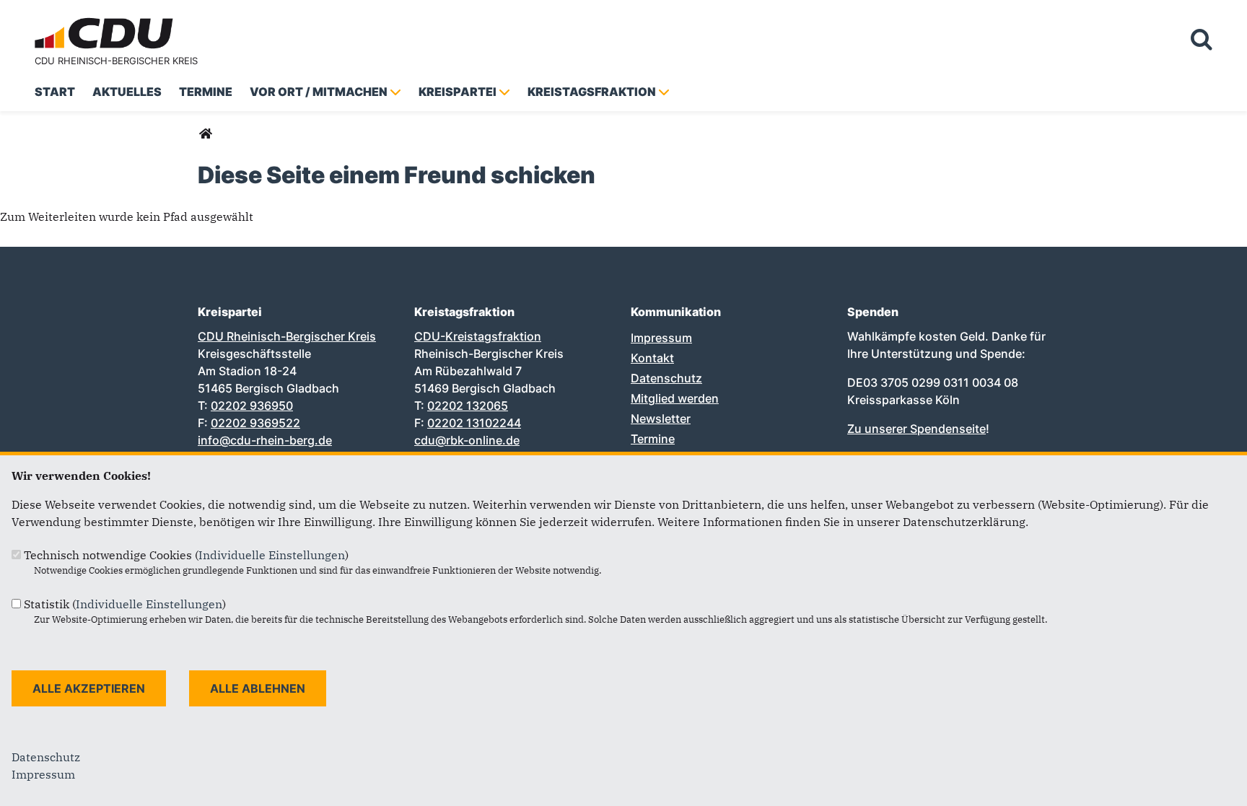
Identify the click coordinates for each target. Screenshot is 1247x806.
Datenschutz (666, 378)
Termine (653, 439)
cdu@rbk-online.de (467, 440)
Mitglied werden (675, 398)
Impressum (661, 337)
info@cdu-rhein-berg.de (265, 440)
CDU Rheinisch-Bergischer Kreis (116, 60)
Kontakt (652, 358)
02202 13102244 (474, 423)
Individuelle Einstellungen (271, 555)
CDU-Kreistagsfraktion (477, 336)
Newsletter (661, 418)
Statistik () (125, 604)
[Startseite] (107, 20)
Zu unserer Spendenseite (916, 428)
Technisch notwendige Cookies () (186, 555)
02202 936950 (252, 405)
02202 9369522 (255, 423)
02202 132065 (467, 405)
